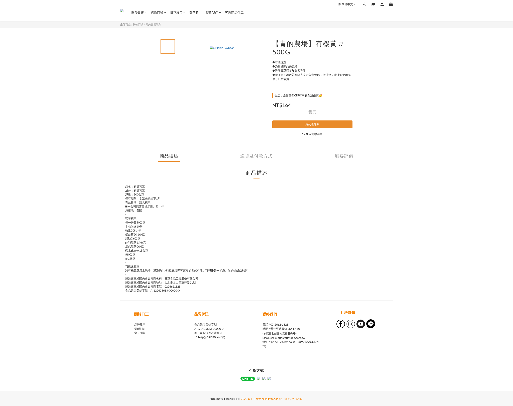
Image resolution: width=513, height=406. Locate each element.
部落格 (194, 12)
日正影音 (176, 12)
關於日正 (137, 12)
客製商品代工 (234, 12)
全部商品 (125, 24)
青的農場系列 (153, 24)
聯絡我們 (212, 12)
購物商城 (157, 12)
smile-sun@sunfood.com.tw (287, 337)
